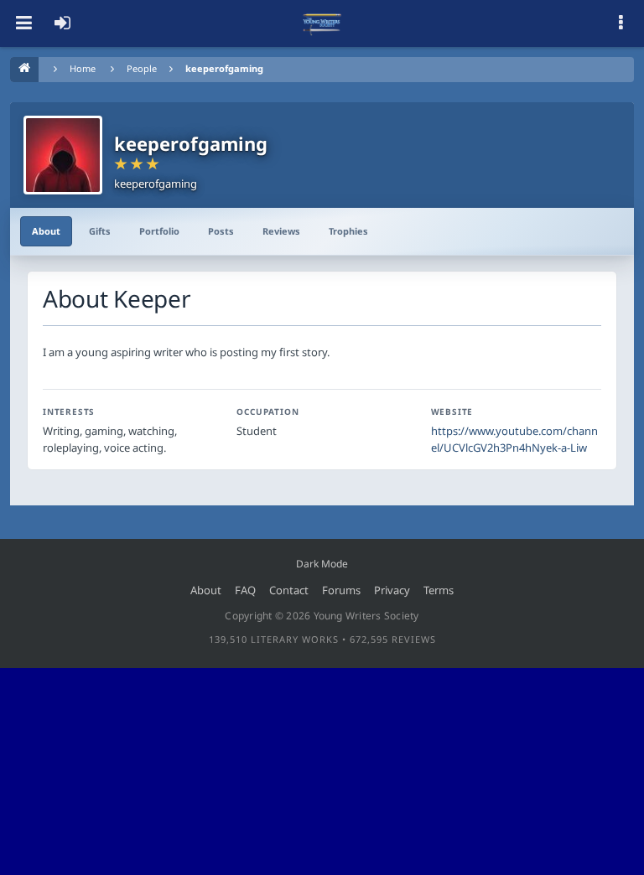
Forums (341, 590)
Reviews (281, 231)
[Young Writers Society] (322, 23)
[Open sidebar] (620, 23)
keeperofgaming (224, 68)
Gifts (100, 231)
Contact (289, 590)
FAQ (245, 590)
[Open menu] (23, 23)
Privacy (392, 590)
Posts (221, 231)
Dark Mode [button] (322, 564)
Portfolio (159, 231)
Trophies (348, 231)
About (46, 231)
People (142, 68)
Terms (438, 590)
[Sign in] (62, 23)
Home (83, 68)
